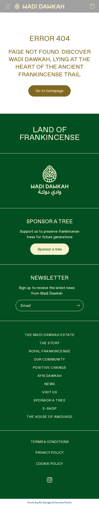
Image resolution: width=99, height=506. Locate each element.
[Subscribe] (78, 305)
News (49, 383)
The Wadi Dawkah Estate (50, 334)
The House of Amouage (49, 416)
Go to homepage (49, 90)
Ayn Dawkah (49, 375)
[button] (7, 6)
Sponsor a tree (49, 249)
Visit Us (49, 392)
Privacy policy (49, 452)
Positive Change (50, 367)
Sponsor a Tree (49, 400)
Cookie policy (49, 463)
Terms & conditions (50, 441)
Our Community (49, 359)
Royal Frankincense (49, 351)
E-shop (50, 408)
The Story (49, 343)
